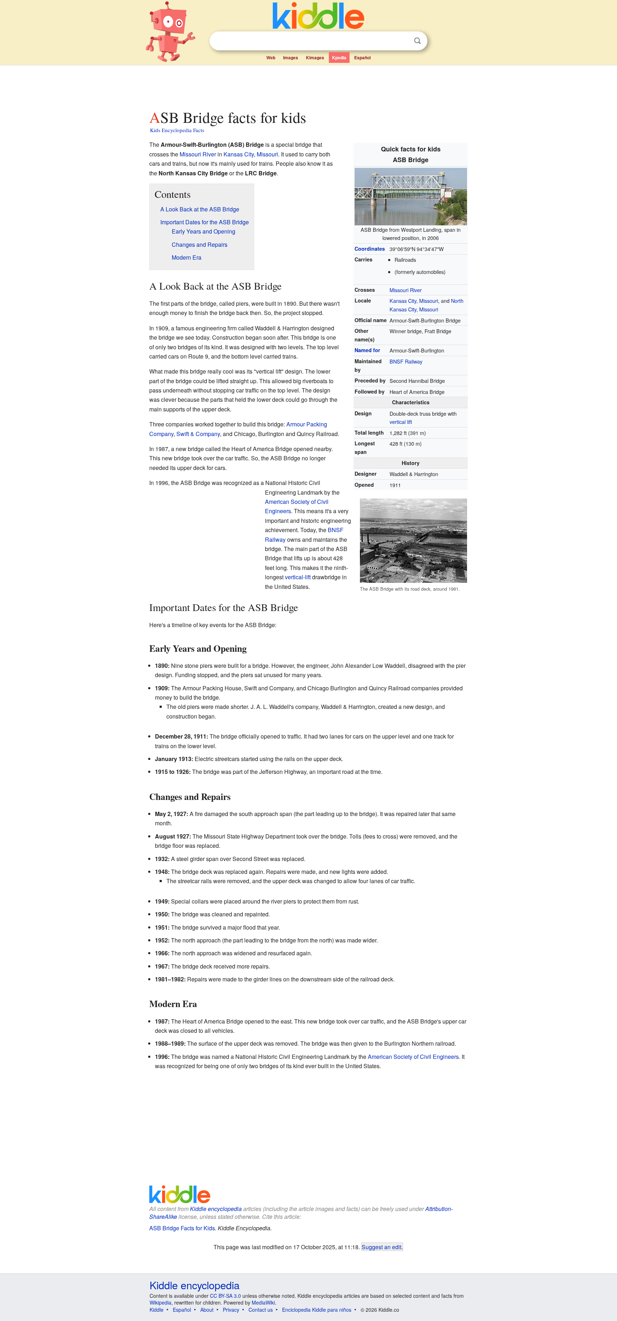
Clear (403, 41)
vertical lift (401, 421)
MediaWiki (263, 1302)
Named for (367, 350)
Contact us (261, 1309)
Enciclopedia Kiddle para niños (316, 1309)
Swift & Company (198, 434)
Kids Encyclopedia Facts (177, 130)
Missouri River (406, 290)
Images (290, 57)
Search (417, 41)
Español (362, 57)
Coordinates (370, 248)
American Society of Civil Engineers (413, 1056)
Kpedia (339, 57)
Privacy (231, 1309)
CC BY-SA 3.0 (225, 1295)
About (207, 1309)
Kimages (315, 57)
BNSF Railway (406, 361)
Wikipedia (160, 1302)
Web (270, 57)
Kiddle (157, 1309)
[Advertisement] (308, 85)
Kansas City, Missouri (414, 300)
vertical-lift (298, 577)
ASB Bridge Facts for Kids (182, 1228)
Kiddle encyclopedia (216, 1209)
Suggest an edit (381, 1247)
